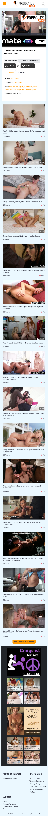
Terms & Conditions (36, 781)
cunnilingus (28, 87)
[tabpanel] (24, 86)
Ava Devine (14, 78)
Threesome (18, 82)
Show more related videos (24, 642)
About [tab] (11, 73)
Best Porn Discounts (10, 778)
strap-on (13, 89)
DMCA (31, 792)
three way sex (31, 89)
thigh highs (21, 89)
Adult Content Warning (37, 786)
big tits (21, 87)
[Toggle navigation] (4, 4)
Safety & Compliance (37, 789)
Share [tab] (22, 73)
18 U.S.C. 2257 (35, 778)
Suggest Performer (9, 804)
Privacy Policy (34, 784)
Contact (5, 801)
